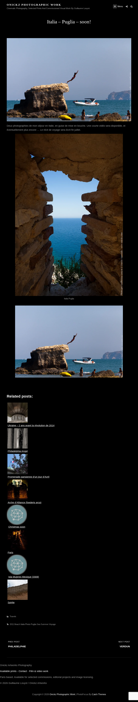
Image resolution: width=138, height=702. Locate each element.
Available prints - (9, 671)
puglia (33, 624)
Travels (13, 616)
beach (17, 624)
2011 (12, 624)
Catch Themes (99, 694)
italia (23, 624)
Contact (23, 671)
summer (45, 624)
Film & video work (38, 671)
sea (38, 624)
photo (27, 624)
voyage (52, 624)
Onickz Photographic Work (34, 4)
